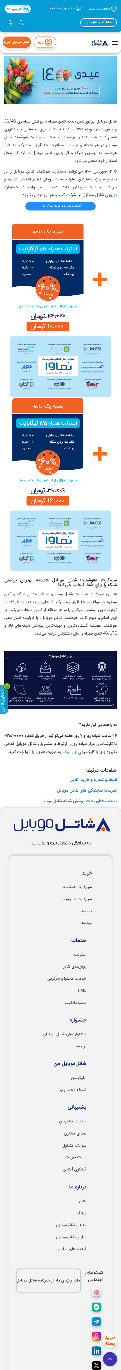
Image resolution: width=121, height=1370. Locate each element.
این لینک (69, 752)
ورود (40, 42)
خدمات (78, 941)
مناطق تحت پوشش (99, 8)
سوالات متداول (74, 1145)
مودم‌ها (86, 923)
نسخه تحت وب (73, 1090)
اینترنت (80, 955)
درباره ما (77, 1187)
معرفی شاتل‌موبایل (71, 1225)
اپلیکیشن (78, 1078)
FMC (82, 991)
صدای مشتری (75, 1133)
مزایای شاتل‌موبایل (71, 1237)
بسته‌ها (86, 911)
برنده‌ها (80, 1046)
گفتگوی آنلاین (74, 1169)
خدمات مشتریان (72, 1121)
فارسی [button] (20, 9)
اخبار (82, 1201)
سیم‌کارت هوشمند (77, 887)
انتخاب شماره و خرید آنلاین (93, 780)
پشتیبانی (77, 1107)
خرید (87, 873)
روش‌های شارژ (74, 966)
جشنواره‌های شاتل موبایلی (64, 1034)
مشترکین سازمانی (99, 22)
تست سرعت (75, 1157)
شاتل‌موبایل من (69, 1064)
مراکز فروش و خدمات (63, 8)
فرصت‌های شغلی (72, 1249)
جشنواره (78, 1020)
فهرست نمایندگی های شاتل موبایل (87, 790)
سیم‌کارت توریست (77, 899)
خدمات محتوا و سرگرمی (66, 978)
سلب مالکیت (75, 1003)
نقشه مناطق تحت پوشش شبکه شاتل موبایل (79, 801)
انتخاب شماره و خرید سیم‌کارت (61, 205)
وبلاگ (81, 1213)
